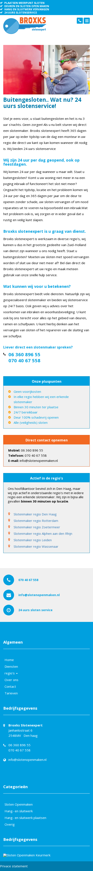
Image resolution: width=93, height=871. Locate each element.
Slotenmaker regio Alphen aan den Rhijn (43, 533)
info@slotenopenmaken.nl (39, 595)
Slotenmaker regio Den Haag (35, 514)
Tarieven (11, 693)
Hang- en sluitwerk (19, 811)
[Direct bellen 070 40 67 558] (80, 21)
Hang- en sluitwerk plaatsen (25, 818)
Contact (10, 686)
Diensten (11, 666)
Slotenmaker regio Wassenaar (36, 546)
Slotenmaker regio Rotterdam (36, 520)
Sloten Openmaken (19, 804)
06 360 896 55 (24, 354)
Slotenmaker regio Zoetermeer (37, 527)
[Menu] (87, 21)
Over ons (11, 680)
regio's (10, 673)
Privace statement (14, 866)
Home (9, 660)
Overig (10, 824)
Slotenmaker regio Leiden (33, 540)
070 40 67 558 (24, 360)
